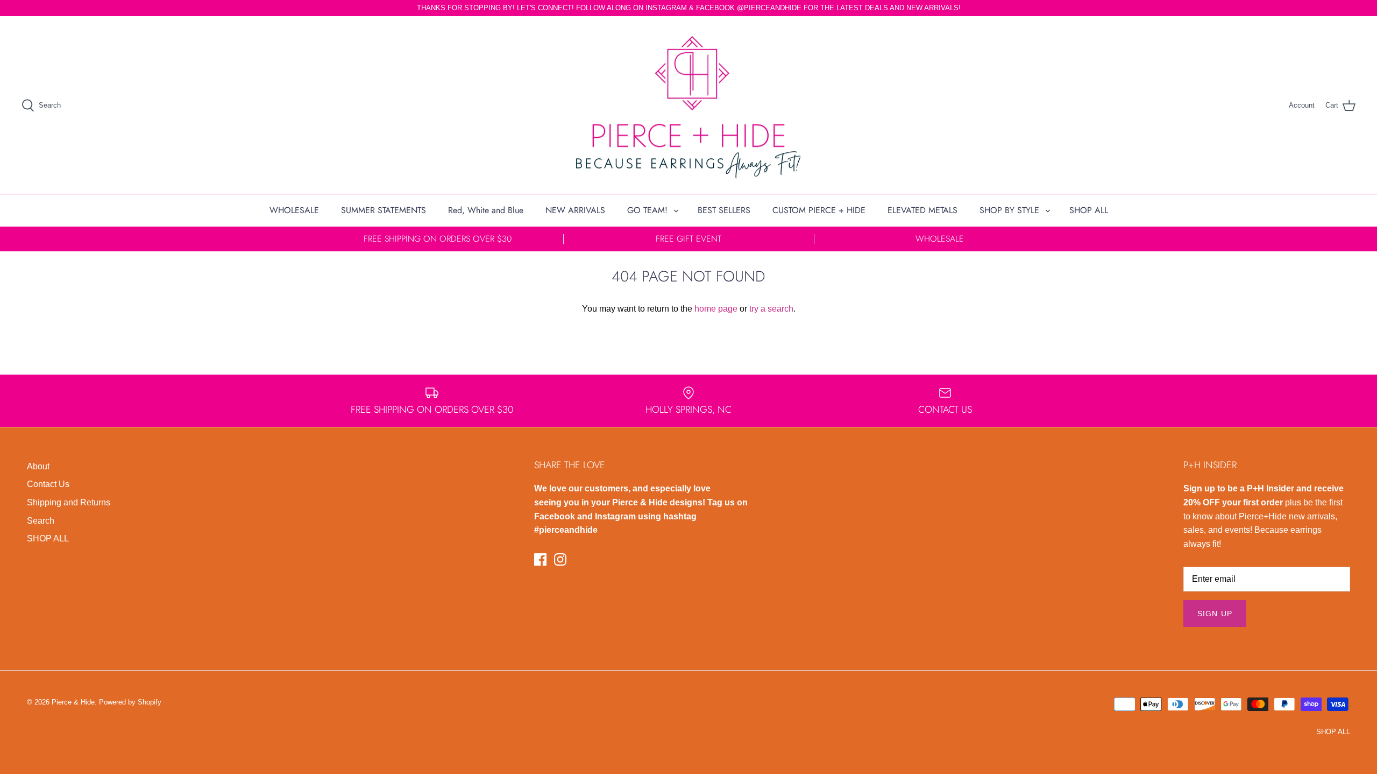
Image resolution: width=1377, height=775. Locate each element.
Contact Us (48, 484)
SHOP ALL (1088, 210)
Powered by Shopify (130, 702)
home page (715, 308)
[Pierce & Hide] (688, 105)
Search (40, 520)
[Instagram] (560, 559)
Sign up (1214, 613)
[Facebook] (540, 559)
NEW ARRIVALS (575, 210)
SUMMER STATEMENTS (383, 210)
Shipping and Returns (68, 502)
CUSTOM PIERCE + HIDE (818, 210)
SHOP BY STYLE (1009, 210)
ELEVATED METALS (922, 210)
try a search (771, 308)
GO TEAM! (647, 210)
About (38, 466)
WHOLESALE (294, 210)
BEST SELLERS (724, 210)
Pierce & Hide (73, 702)
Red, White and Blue (485, 210)
